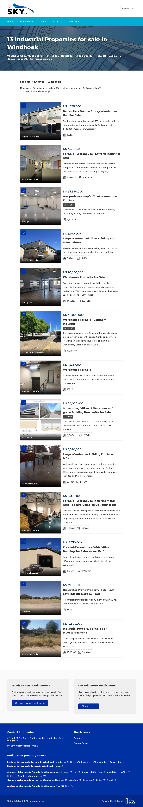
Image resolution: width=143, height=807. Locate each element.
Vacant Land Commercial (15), (25, 56)
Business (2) (61, 780)
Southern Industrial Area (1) (35, 91)
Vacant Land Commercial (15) (31, 776)
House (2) (59, 766)
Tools (42, 21)
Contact (78, 738)
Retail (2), (67, 56)
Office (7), (53, 56)
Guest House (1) (64, 772)
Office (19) (101, 780)
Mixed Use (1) (88, 780)
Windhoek (54, 81)
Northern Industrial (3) (72, 88)
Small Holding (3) (64, 786)
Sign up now (89, 706)
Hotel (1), (101, 56)
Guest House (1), (17, 59)
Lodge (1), (115, 56)
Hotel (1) (77, 772)
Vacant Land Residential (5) (110, 762)
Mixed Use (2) (113, 772)
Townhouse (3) (88, 762)
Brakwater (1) (27, 88)
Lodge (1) (101, 772)
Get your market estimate (30, 703)
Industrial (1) (75, 780)
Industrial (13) (89, 772)
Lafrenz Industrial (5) (47, 88)
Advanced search (41, 59)
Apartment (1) (62, 762)
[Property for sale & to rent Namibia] (20, 9)
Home (10, 21)
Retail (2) (11, 776)
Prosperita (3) (93, 88)
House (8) (75, 762)
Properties (26, 21)
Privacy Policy (81, 743)
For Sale (25, 81)
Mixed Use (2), (84, 56)
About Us (58, 21)
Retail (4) (111, 780)
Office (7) (125, 772)
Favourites (74, 21)
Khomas (39, 81)
